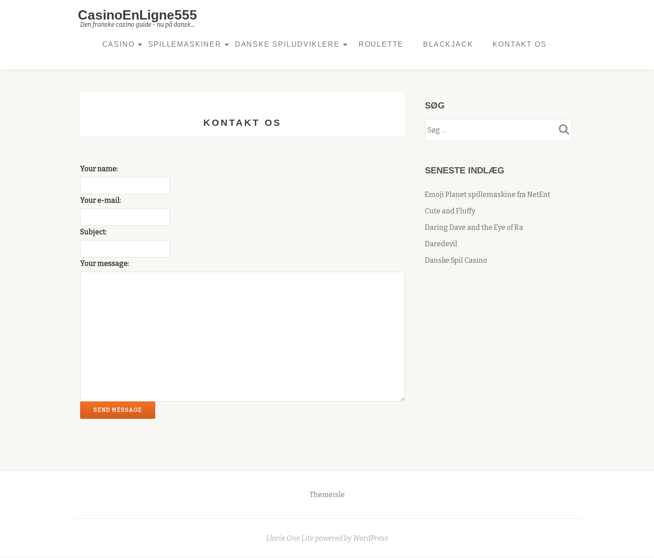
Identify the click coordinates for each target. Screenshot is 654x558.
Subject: (93, 232)
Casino (118, 44)
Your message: (104, 263)
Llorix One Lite (290, 538)
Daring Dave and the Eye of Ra (474, 227)
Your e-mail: (100, 200)
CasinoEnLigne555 (137, 15)
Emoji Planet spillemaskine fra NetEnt (487, 194)
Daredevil (441, 244)
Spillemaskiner (185, 44)
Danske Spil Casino (456, 260)
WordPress (370, 538)
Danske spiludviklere (287, 44)
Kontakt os (519, 44)
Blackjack (448, 44)
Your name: (99, 169)
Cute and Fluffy (450, 211)
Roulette (381, 44)
